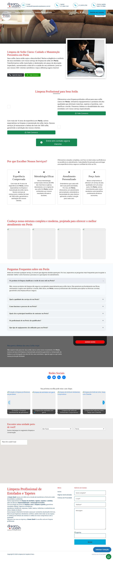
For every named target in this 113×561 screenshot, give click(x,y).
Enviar (90, 542)
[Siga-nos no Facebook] (49, 377)
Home (9, 12)
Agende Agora (17, 75)
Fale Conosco (34, 75)
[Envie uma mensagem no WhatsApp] (64, 377)
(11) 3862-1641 (64, 6)
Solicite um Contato (97, 12)
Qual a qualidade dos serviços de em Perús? (24, 299)
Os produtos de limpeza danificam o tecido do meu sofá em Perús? (32, 281)
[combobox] (57, 429)
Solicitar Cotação (102, 549)
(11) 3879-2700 (83, 5)
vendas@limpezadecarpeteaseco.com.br (38, 6)
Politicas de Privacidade (43, 12)
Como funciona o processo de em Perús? (23, 306)
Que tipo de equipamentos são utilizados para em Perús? (28, 327)
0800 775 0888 (101, 6)
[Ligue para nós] (59, 377)
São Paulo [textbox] (45, 429)
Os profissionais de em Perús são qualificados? (25, 320)
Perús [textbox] (77, 429)
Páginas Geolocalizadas (23, 12)
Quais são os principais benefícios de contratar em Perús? (29, 313)
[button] (34, 412)
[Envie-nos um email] (54, 377)
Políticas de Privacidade (99, 554)
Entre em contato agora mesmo (58, 142)
